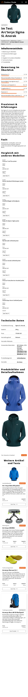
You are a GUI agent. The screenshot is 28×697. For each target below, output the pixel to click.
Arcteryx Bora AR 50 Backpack (13, 612)
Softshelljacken (21, 358)
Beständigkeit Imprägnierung (10, 81)
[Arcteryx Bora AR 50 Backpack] (14, 601)
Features (4, 92)
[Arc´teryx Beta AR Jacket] (14, 474)
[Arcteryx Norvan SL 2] (14, 558)
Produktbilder (6, 62)
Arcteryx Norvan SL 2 (9, 570)
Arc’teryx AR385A (8, 528)
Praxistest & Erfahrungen (9, 54)
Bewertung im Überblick (9, 51)
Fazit (3, 56)
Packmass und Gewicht (8, 85)
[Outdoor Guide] (8, 2)
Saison (14, 541)
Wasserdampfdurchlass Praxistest (11, 78)
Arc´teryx (19, 362)
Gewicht (24, 499)
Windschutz (5, 74)
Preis (3, 499)
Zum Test (5, 175)
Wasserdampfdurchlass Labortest (11, 95)
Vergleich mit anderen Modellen (11, 58)
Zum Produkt (13, 631)
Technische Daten (7, 60)
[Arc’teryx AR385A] (14, 516)
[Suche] (22, 2)
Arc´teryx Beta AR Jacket (11, 486)
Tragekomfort (5, 88)
